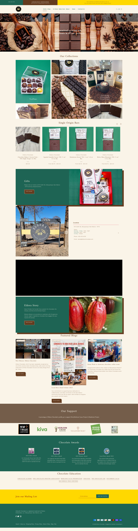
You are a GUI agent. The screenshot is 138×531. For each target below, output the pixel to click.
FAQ (55, 523)
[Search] (117, 9)
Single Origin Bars (69, 122)
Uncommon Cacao (113, 478)
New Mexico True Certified (68, 481)
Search (17, 523)
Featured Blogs (69, 335)
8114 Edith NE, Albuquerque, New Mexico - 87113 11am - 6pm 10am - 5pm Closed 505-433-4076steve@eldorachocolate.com (87, 233)
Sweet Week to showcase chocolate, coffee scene (104, 364)
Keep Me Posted (102, 496)
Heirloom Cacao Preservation (71, 478)
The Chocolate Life (98, 478)
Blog (52, 523)
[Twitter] (18, 516)
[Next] (120, 123)
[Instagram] (20, 516)
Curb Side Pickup (36, 1)
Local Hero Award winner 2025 (62, 387)
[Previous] (117, 123)
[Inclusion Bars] (69, 92)
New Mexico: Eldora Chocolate (26, 360)
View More (29, 191)
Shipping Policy (30, 523)
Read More (29, 322)
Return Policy (46, 523)
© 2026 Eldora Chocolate (98, 523)
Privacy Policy (38, 523)
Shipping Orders (45, 1)
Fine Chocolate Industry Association (46, 478)
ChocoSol (86, 478)
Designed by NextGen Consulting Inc (113, 523)
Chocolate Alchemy (25, 478)
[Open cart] (121, 9)
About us (22, 523)
